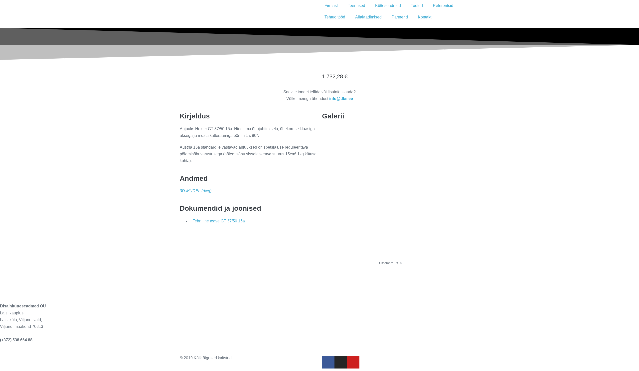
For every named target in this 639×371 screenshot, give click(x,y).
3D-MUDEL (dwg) (195, 191)
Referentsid (443, 5)
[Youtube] (353, 362)
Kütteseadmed (388, 5)
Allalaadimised (368, 17)
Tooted (417, 5)
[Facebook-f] (328, 362)
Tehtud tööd (334, 17)
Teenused (356, 5)
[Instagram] (340, 362)
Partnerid (400, 17)
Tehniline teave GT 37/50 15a (219, 221)
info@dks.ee (12, 333)
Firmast (331, 5)
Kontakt (424, 17)
